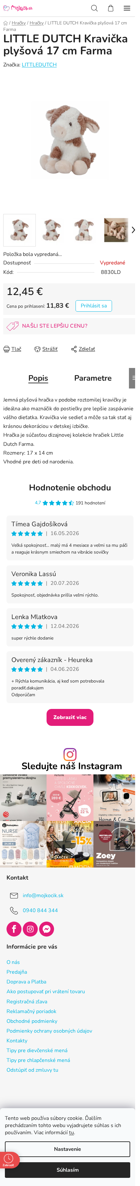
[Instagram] (30, 929)
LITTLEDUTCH (39, 64)
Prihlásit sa (94, 305)
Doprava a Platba (26, 981)
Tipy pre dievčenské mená (37, 1050)
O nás (13, 962)
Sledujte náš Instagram (71, 766)
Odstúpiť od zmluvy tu (32, 1070)
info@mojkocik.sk (43, 895)
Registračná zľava (27, 1001)
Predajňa (17, 972)
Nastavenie (67, 1149)
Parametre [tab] (93, 378)
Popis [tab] (38, 378)
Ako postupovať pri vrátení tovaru (46, 991)
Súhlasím (68, 1170)
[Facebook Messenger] (46, 929)
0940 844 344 (40, 910)
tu (71, 1132)
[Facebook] (14, 929)
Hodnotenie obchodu (70, 487)
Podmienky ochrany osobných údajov (49, 1031)
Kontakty (17, 1040)
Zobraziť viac (70, 717)
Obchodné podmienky (32, 1021)
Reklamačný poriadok (31, 1011)
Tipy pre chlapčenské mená (38, 1060)
